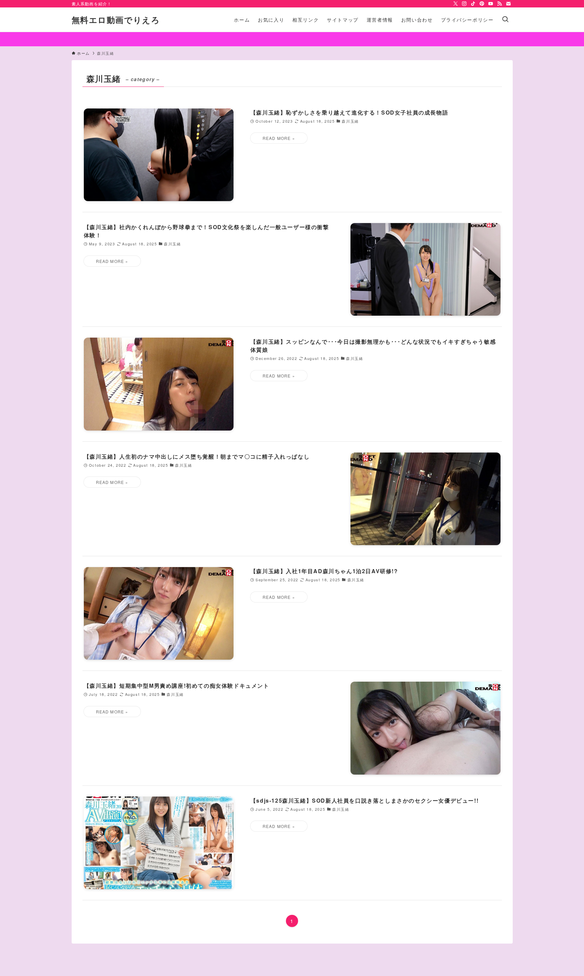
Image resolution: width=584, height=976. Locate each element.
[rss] (499, 3)
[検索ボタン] (505, 19)
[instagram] (464, 3)
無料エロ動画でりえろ (116, 20)
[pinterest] (482, 3)
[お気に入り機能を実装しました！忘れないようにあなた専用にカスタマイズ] (292, 39)
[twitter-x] (455, 3)
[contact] (508, 3)
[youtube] (490, 3)
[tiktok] (473, 3)
